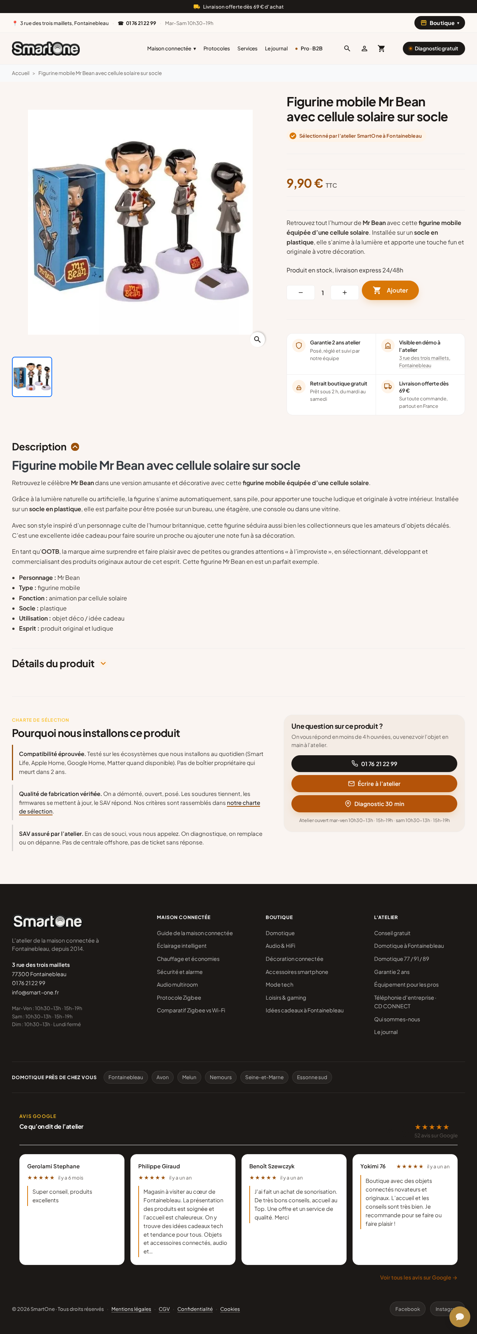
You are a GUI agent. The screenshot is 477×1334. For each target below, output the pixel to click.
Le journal (276, 48)
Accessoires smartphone (297, 971)
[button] (347, 48)
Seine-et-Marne (264, 1077)
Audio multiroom (177, 984)
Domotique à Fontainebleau (409, 945)
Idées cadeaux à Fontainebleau (305, 1010)
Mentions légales (131, 1309)
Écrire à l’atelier (379, 783)
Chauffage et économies (188, 958)
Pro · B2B (312, 48)
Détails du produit (53, 663)
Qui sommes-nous (397, 1019)
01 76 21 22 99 (379, 763)
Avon (163, 1077)
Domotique (280, 933)
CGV (164, 1309)
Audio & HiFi (280, 945)
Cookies (230, 1309)
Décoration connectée (294, 958)
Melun (189, 1077)
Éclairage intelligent (182, 945)
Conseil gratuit (392, 933)
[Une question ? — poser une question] (459, 1316)
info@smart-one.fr (35, 992)
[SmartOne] (46, 48)
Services (247, 48)
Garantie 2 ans (392, 971)
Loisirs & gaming (286, 997)
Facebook (407, 1309)
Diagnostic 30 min (379, 803)
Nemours (221, 1077)
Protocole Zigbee (179, 997)
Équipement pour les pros (406, 984)
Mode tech (279, 984)
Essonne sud (312, 1077)
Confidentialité (195, 1309)
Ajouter (390, 290)
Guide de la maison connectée (195, 933)
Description (39, 447)
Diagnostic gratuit (436, 48)
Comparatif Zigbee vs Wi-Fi (191, 1010)
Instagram (447, 1309)
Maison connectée (171, 48)
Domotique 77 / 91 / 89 (401, 958)
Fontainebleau (125, 1077)
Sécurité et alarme (180, 971)
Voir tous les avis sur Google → (419, 1277)
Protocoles (216, 48)
